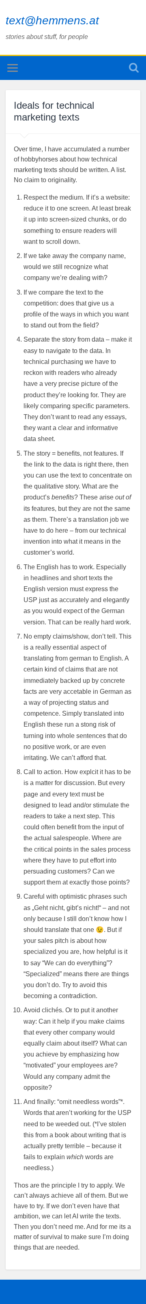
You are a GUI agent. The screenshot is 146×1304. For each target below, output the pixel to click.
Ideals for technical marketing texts (54, 111)
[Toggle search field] (134, 68)
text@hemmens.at (52, 20)
